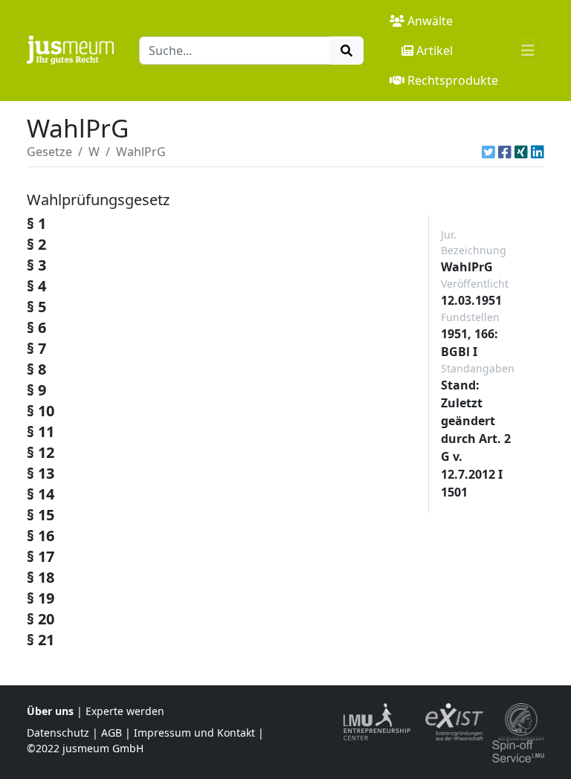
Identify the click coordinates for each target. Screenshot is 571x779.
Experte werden (125, 711)
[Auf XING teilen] (521, 152)
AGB (111, 732)
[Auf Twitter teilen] (488, 152)
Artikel (434, 50)
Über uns (50, 711)
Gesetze (49, 151)
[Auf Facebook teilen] (505, 152)
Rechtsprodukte (452, 80)
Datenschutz (58, 732)
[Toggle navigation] (528, 50)
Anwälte (430, 21)
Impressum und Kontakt (194, 732)
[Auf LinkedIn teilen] (537, 152)
